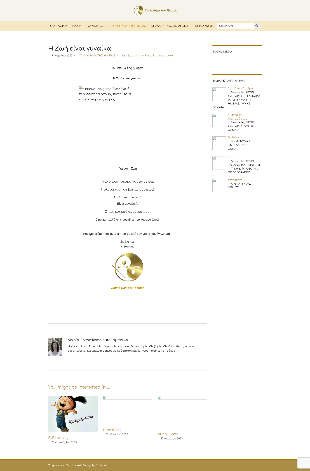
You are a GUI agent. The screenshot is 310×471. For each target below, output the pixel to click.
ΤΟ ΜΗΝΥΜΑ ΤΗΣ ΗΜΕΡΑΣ (128, 25)
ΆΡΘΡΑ (76, 25)
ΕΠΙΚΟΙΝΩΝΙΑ (204, 25)
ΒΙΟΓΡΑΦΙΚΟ (58, 25)
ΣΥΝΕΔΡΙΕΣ (95, 25)
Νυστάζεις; (112, 430)
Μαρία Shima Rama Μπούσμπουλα (149, 55)
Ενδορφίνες (58, 438)
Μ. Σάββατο (168, 434)
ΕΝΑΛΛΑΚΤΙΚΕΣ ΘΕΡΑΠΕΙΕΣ (169, 25)
